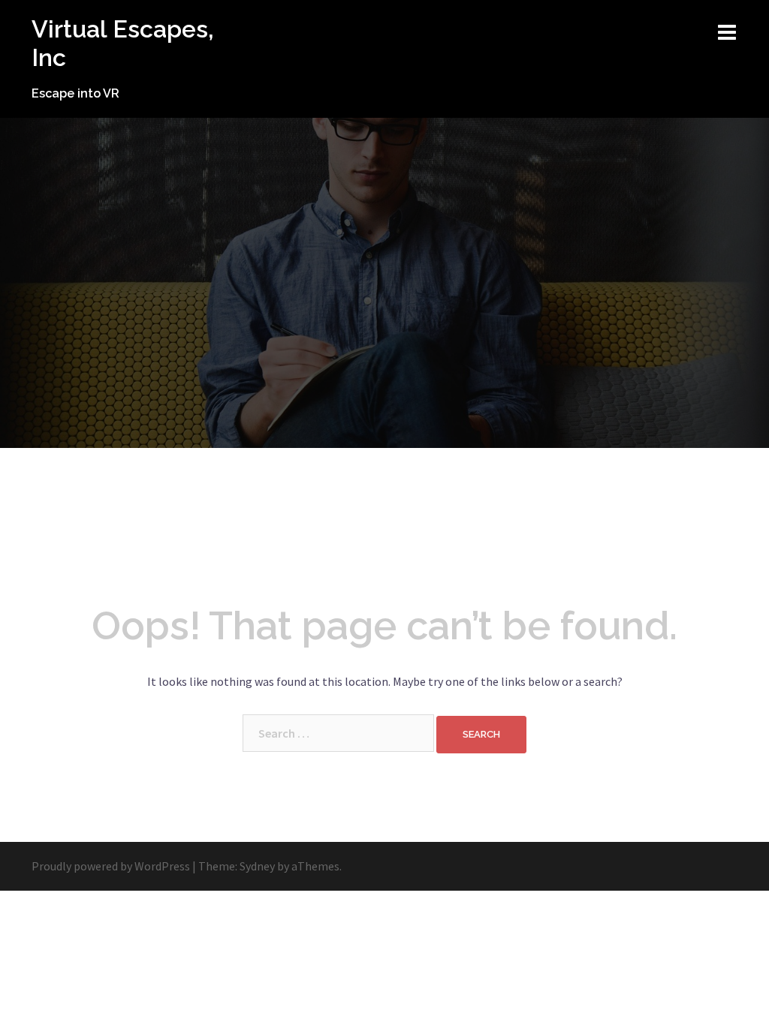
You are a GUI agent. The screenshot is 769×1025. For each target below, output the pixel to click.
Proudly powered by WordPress (111, 865)
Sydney (257, 865)
